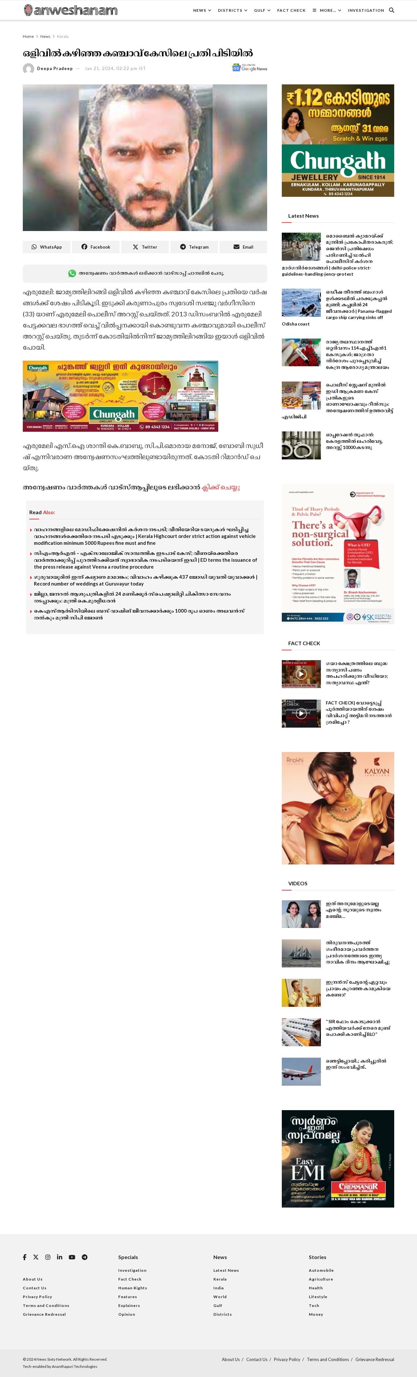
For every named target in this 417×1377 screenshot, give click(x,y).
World (220, 1296)
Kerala (62, 36)
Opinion (126, 1314)
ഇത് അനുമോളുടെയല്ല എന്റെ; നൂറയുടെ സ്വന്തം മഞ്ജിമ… (353, 910)
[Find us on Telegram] (84, 1257)
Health (316, 1287)
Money (316, 1314)
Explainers (129, 1305)
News (199, 10)
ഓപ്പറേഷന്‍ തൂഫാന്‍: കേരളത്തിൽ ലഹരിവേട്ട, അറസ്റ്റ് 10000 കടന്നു (354, 441)
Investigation (366, 10)
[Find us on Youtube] (72, 1257)
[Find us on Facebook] (24, 1257)
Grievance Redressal (44, 1314)
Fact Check (291, 10)
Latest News (226, 1270)
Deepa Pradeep (55, 68)
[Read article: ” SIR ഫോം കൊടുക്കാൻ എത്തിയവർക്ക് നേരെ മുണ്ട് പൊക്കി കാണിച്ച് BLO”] (301, 1032)
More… (328, 10)
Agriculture (321, 1279)
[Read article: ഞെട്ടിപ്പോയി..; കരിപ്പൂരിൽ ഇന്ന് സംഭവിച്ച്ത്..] (301, 1072)
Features (127, 1296)
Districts (230, 10)
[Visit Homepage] (70, 10)
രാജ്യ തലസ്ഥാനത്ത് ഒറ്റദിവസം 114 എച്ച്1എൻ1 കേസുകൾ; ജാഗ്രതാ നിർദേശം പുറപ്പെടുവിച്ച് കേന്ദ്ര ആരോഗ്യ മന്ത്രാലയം (357, 354)
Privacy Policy (37, 1296)
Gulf (260, 10)
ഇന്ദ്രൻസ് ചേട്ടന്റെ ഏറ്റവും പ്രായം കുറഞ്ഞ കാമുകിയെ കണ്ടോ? (358, 988)
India (218, 1287)
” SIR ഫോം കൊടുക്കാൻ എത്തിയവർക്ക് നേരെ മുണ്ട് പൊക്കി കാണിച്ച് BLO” (358, 1028)
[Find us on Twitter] (36, 1257)
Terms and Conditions (46, 1305)
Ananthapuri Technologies (74, 1366)
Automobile (321, 1270)
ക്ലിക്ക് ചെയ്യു (221, 487)
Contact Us (35, 1287)
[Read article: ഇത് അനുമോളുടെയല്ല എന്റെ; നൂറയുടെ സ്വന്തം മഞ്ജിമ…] (301, 914)
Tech (314, 1305)
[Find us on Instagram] (47, 1257)
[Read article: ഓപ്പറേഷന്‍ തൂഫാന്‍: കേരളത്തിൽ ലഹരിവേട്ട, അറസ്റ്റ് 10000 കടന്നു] (301, 445)
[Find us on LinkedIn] (59, 1257)
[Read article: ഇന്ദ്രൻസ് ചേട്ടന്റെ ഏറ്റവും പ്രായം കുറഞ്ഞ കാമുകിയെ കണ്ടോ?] (301, 993)
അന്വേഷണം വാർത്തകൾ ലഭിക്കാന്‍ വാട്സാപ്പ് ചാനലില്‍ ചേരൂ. (151, 273)
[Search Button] (391, 10)
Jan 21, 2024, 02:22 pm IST (115, 68)
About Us (33, 1279)
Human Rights (132, 1287)
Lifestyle (318, 1296)
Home (28, 36)
